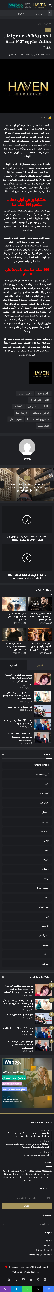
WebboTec (17, 1272)
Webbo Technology (33, 1272)
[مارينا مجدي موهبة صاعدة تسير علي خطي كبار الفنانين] (14, 634)
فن (39, 23)
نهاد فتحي (43, 425)
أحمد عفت (42, 393)
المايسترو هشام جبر (38, 406)
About (47, 1240)
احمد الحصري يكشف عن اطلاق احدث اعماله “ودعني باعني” (41, 616)
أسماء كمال (24, 393)
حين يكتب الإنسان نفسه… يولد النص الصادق (17, 616)
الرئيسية (45, 23)
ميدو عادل (15, 419)
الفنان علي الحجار (39, 399)
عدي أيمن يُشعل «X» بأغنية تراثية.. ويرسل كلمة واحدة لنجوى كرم (40, 646)
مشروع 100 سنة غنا (37, 419)
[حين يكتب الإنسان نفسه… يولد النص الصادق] (14, 604)
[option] (27, 484)
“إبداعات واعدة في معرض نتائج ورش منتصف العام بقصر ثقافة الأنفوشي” (17, 695)
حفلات (17, 406)
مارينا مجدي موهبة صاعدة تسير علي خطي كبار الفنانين (15, 646)
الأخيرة (13, 665)
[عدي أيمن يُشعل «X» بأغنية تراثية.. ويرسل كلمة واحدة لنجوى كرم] (40, 634)
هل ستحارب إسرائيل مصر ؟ (19, 707)
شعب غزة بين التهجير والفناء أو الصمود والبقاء (18, 721)
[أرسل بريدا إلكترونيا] (42, 54)
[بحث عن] (50, 6)
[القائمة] (3, 6)
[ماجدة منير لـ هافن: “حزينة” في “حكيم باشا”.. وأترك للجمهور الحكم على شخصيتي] (42, 679)
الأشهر (41, 665)
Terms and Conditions (39, 1254)
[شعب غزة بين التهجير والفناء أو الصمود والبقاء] (42, 724)
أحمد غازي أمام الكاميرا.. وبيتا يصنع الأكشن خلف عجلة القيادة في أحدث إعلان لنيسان (27, 487)
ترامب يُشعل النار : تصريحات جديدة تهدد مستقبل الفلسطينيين (19, 737)
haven (46, 54)
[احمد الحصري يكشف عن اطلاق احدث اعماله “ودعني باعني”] (40, 604)
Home (47, 1245)
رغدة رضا (21, 412)
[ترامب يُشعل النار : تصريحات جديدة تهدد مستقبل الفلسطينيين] (42, 737)
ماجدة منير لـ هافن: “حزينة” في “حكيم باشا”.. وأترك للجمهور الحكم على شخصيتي (18, 679)
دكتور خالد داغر (40, 412)
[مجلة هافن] (27, 5)
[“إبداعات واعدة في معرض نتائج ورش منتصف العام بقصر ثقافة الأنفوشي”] (42, 696)
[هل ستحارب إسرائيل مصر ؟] (42, 711)
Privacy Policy (43, 1250)
